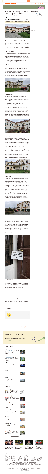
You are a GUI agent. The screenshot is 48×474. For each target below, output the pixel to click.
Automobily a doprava (35, 13)
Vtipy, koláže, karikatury (9, 424)
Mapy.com (17, 462)
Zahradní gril (34, 463)
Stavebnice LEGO (18, 464)
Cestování (22, 327)
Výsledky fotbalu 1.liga (20, 456)
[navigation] (1, 1)
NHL (18, 460)
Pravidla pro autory (32, 468)
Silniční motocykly (7, 329)
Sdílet (27, 19)
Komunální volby (7, 460)
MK (7, 17)
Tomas (6, 416)
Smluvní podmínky (17, 468)
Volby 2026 (6, 455)
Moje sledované (33, 3)
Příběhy (6, 411)
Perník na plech (26, 460)
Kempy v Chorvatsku (33, 455)
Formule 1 (19, 459)
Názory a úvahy (7, 404)
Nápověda (21, 468)
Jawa (28, 326)
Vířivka (37, 463)
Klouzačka (26, 463)
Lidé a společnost (8, 431)
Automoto (16, 328)
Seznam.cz (9, 468)
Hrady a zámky (14, 326)
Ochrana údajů (28, 468)
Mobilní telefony (14, 464)
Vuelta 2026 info (13, 455)
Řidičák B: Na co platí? (39, 458)
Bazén (13, 463)
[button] (17, 31)
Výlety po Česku (25, 326)
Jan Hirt (12, 457)
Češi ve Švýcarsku (33, 458)
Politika (6, 397)
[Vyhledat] (28, 1)
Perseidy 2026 (24, 462)
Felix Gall (12, 459)
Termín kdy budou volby (7, 458)
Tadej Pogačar (13, 458)
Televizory (32, 464)
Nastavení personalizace (24, 469)
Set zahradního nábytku (30, 463)
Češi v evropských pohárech (33, 462)
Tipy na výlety (18, 326)
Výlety (21, 326)
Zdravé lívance (25, 457)
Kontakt (24, 468)
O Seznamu (12, 468)
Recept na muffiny (26, 456)
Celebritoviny (7, 409)
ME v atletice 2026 (20, 458)
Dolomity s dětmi (32, 460)
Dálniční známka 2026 (39, 456)
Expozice (9, 327)
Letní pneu (26, 464)
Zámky (11, 326)
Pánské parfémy (39, 464)
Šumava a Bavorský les (33, 457)
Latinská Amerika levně (33, 459)
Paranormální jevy (16, 327)
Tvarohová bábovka (26, 458)
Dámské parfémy (22, 464)
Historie (12, 327)
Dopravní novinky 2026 (39, 457)
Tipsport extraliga (20, 457)
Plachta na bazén (17, 463)
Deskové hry (29, 464)
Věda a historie (7, 390)
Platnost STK (38, 460)
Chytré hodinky (35, 464)
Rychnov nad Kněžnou (7, 328)
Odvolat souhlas (37, 468)
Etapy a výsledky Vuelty (13, 456)
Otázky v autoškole (39, 459)
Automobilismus (20, 328)
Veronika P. (6, 430)
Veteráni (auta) (13, 328)
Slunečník (23, 463)
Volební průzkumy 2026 (7, 456)
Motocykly (6, 327)
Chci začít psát (40, 3)
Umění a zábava (8, 418)
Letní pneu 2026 (39, 455)
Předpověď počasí (20, 462)
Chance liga (19, 455)
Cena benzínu (28, 462)
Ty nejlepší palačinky (26, 455)
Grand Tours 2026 (13, 460)
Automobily (24, 328)
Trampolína (20, 463)
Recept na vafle (26, 459)
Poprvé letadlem (32, 456)
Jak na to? (15, 340)
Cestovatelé (25, 327)
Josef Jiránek (7, 423)
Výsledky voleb (6, 457)
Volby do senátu (6, 459)
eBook (24, 19)
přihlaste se (18, 19)
